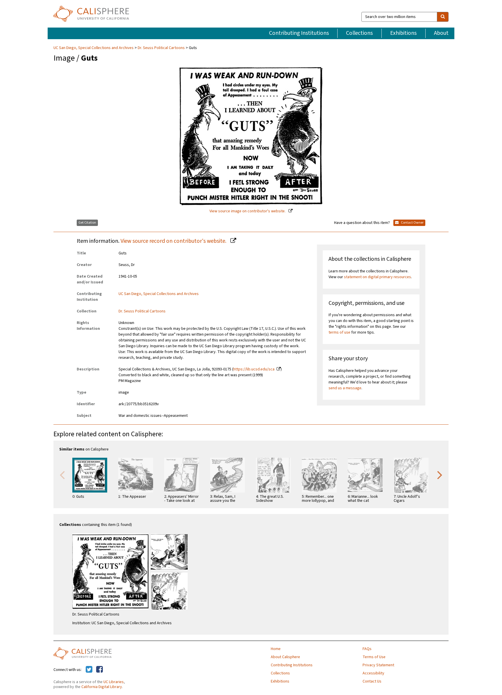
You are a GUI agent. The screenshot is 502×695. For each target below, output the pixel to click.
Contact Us (372, 681)
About (441, 33)
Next (440, 474)
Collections (359, 33)
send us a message (345, 388)
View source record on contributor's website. (174, 241)
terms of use (339, 332)
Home (276, 649)
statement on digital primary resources (377, 277)
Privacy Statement (378, 665)
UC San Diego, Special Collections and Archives (94, 48)
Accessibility (373, 673)
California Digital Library (101, 687)
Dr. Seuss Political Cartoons (161, 48)
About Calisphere (285, 657)
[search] (443, 17)
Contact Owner (412, 222)
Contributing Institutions (299, 33)
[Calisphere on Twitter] (89, 669)
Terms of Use (374, 657)
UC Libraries (113, 682)
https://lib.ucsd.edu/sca (254, 369)
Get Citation (87, 222)
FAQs (367, 649)
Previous (62, 474)
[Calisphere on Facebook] (99, 669)
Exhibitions (403, 33)
